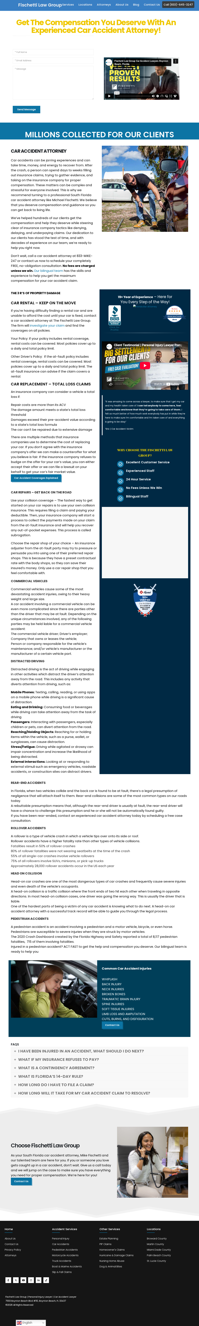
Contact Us (152, 5)
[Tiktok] (46, 1280)
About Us (122, 5)
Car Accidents (60, 1244)
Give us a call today (95, 1165)
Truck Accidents (61, 1261)
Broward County (157, 1238)
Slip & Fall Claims (62, 1272)
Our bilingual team (48, 271)
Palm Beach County (159, 1255)
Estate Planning (109, 1238)
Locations (85, 5)
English (27, 1323)
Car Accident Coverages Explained (36, 478)
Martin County (155, 1244)
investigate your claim (47, 325)
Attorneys (104, 5)
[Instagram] (31, 1280)
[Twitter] (16, 1280)
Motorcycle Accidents (65, 1255)
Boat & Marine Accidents (67, 1266)
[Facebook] (8, 1280)
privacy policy (13, 1250)
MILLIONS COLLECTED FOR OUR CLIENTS (99, 134)
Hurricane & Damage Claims (117, 1255)
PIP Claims (105, 1244)
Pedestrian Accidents (65, 1250)
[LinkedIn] (39, 1280)
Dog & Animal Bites (111, 1266)
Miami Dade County (159, 1250)
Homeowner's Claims (112, 1250)
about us (10, 1238)
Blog (136, 5)
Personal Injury (60, 1238)
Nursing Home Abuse (112, 1261)
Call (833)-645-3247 (178, 5)
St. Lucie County (156, 1261)
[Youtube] (23, 1280)
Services (68, 5)
